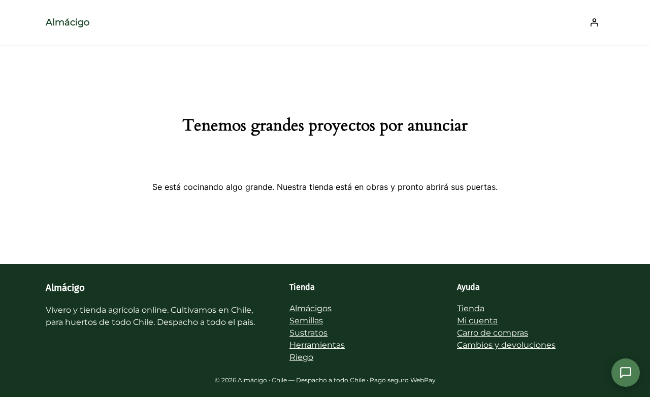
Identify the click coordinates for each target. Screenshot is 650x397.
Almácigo (67, 22)
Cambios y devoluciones (506, 345)
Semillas (306, 320)
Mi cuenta (477, 320)
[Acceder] (594, 22)
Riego (301, 357)
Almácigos (310, 308)
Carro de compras (492, 333)
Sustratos (308, 333)
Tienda (470, 308)
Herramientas (317, 345)
